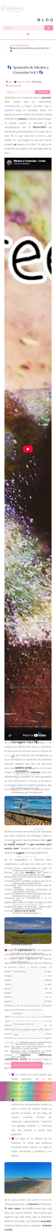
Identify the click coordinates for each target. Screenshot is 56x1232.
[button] (28, 34)
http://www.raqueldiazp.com (28, 904)
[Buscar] (48, 27)
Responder (39, 829)
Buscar (42, 92)
